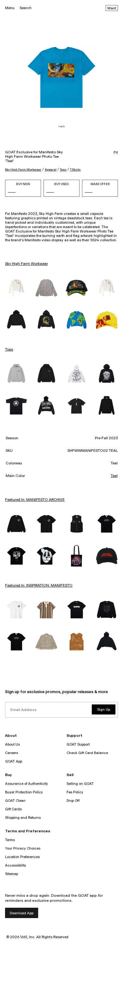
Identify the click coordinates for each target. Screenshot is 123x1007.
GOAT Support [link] (78, 744)
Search (26, 8)
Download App (21, 913)
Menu (10, 8)
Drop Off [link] (73, 800)
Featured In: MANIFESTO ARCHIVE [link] (35, 500)
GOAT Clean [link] (15, 800)
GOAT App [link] (13, 761)
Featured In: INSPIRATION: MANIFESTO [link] (39, 586)
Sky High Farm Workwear (23, 169)
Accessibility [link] (15, 865)
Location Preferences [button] (22, 857)
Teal (114, 476)
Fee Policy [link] (75, 792)
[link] (16, 288)
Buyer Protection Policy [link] (24, 792)
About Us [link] (12, 744)
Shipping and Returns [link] (23, 817)
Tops (63, 169)
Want (111, 8)
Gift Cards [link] (13, 809)
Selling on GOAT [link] (80, 783)
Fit (116, 153)
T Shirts (75, 169)
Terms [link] (10, 840)
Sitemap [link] (11, 874)
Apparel (50, 169)
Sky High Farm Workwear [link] (26, 264)
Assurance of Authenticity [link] (26, 783)
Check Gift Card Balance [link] (87, 753)
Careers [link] (11, 753)
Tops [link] (9, 350)
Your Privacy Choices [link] (22, 848)
